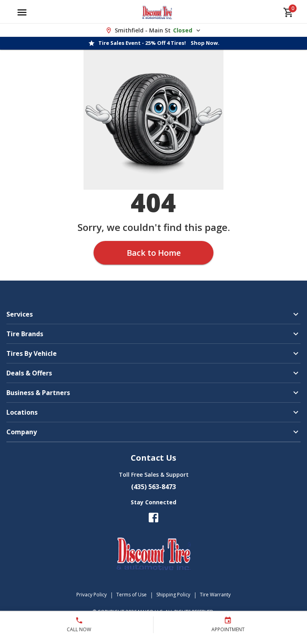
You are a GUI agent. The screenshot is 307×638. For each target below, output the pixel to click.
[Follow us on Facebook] (153, 517)
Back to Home (154, 252)
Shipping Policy (173, 594)
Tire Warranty (215, 594)
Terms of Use (131, 594)
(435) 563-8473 (153, 486)
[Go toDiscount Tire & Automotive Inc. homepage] (157, 12)
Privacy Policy (91, 594)
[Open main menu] (22, 12)
